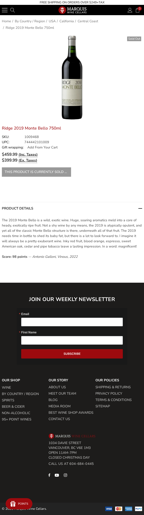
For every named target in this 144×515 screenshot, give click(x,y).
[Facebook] (49, 475)
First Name (29, 332)
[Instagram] (66, 475)
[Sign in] (130, 10)
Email (25, 313)
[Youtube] (57, 475)
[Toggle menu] (5, 10)
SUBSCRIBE (72, 354)
